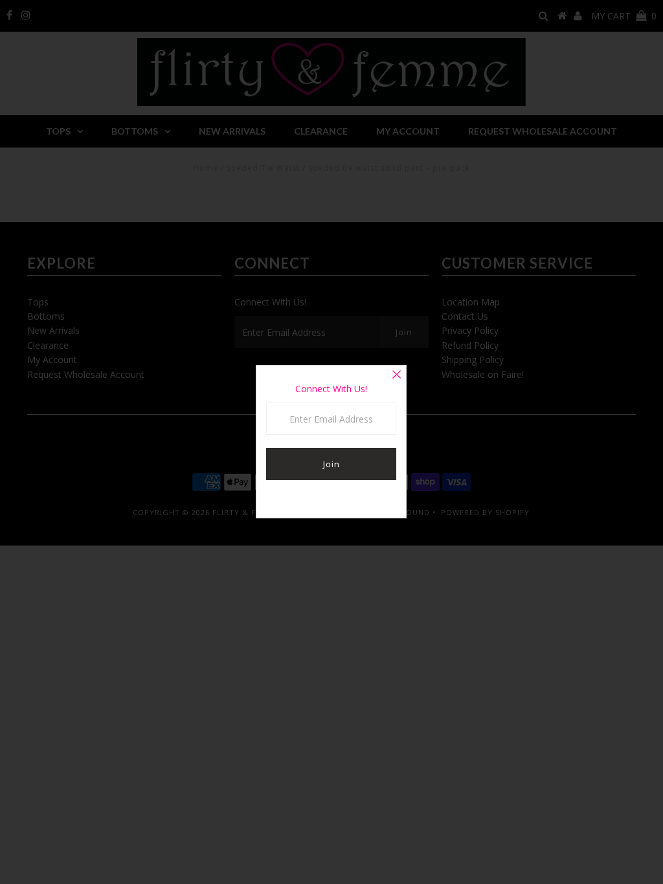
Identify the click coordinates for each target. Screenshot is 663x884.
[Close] (396, 375)
